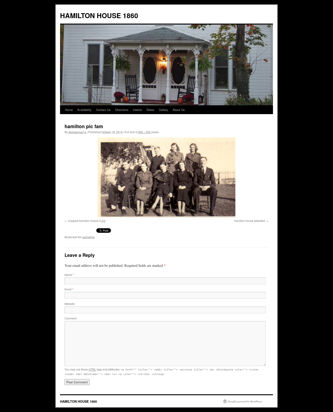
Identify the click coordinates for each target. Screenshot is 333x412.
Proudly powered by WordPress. (245, 401)
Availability (84, 110)
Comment (71, 318)
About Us (179, 110)
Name (69, 275)
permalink (88, 237)
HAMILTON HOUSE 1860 (99, 15)
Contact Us (103, 110)
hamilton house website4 (249, 221)
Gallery (163, 110)
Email (69, 289)
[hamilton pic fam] (166, 177)
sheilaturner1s (77, 132)
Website (70, 304)
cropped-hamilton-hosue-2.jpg (86, 221)
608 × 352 (144, 132)
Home (69, 110)
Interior (137, 110)
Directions (121, 110)
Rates (150, 110)
